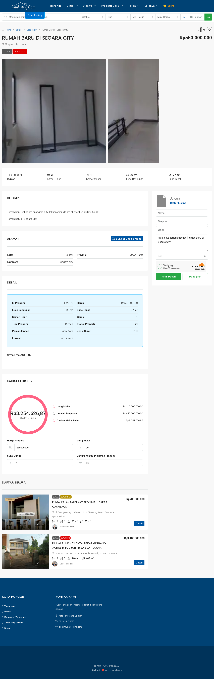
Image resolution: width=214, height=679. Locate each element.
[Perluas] (184, 17)
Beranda (56, 5)
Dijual (70, 5)
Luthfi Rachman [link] (67, 564)
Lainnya (149, 5)
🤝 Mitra (168, 5)
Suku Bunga (14, 455)
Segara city (31, 30)
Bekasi (19, 30)
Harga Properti (15, 440)
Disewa (87, 5)
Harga (132, 5)
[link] (25, 512)
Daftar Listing (178, 203)
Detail (139, 523)
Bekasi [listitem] (7, 611)
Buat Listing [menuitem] (35, 15)
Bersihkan (196, 17)
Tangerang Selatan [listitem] (13, 622)
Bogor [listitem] (7, 628)
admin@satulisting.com (70, 627)
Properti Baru (110, 5)
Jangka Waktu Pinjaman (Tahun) (96, 455)
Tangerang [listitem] (9, 606)
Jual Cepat (19, 51)
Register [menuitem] (19, 15)
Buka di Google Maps (128, 238)
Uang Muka (83, 440)
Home (8, 30)
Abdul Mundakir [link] (67, 527)
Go (208, 17)
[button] (198, 29)
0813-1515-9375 (66, 621)
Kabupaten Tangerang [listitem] (15, 617)
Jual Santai (66, 497)
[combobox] (92, 17)
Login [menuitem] (7, 15)
